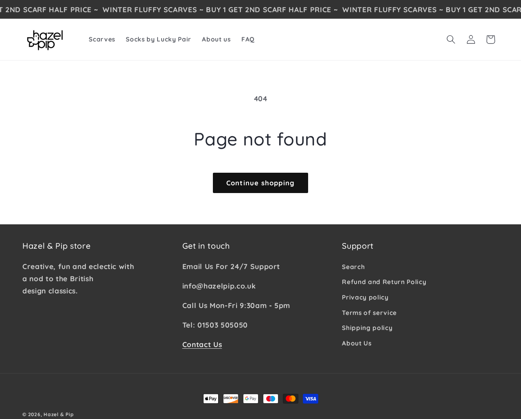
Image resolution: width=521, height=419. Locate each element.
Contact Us (202, 343)
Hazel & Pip (59, 414)
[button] (451, 39)
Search (353, 266)
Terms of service (369, 312)
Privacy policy (365, 297)
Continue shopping (260, 182)
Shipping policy (367, 328)
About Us (356, 343)
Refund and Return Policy (384, 282)
